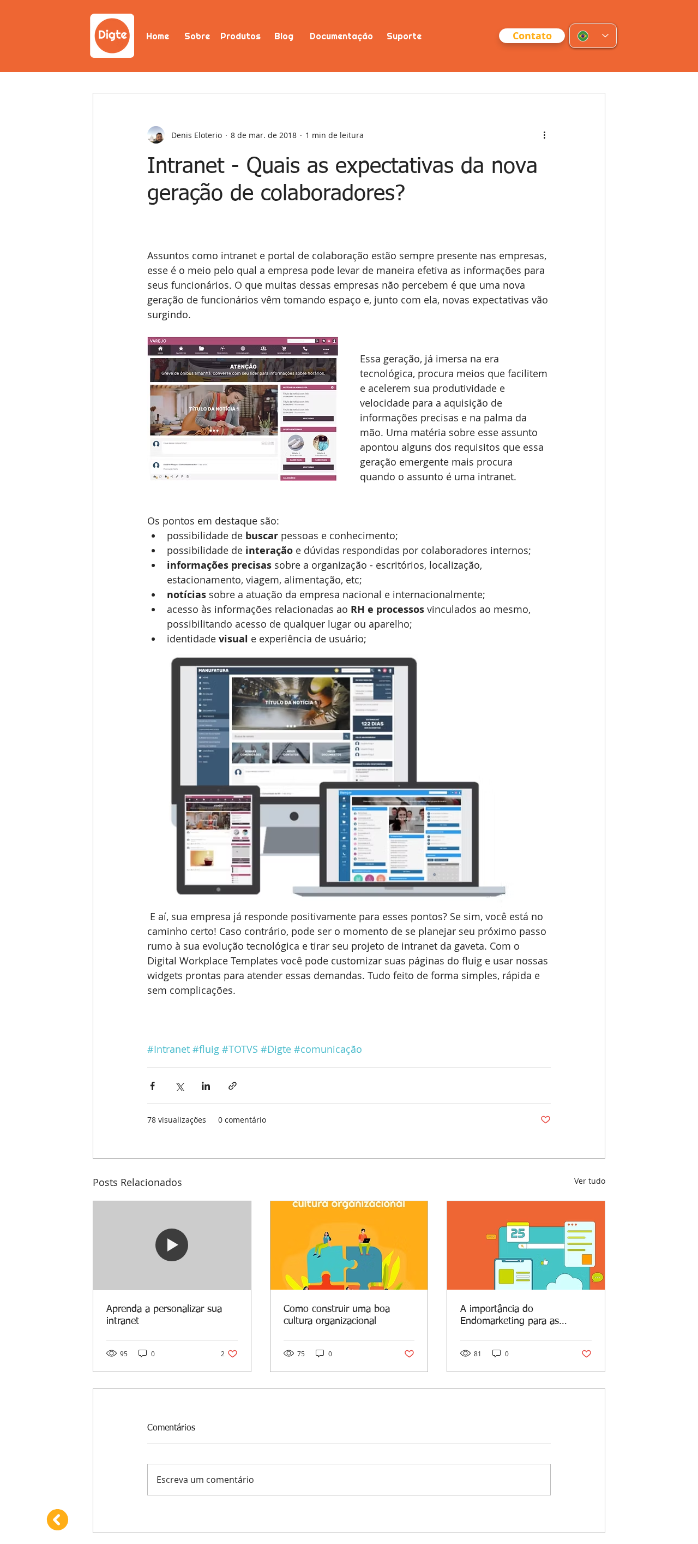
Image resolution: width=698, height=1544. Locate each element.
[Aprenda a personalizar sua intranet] (172, 1245)
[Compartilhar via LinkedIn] (206, 1086)
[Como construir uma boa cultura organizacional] (349, 1245)
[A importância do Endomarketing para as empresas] (526, 1245)
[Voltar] (56, 1519)
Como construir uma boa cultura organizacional (337, 1315)
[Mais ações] (544, 134)
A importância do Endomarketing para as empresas (509, 1315)
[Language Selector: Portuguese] (593, 35)
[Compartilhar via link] (232, 1086)
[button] (532, 35)
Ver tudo (589, 1181)
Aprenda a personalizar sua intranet (164, 1315)
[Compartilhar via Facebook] (152, 1086)
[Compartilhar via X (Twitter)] (179, 1086)
